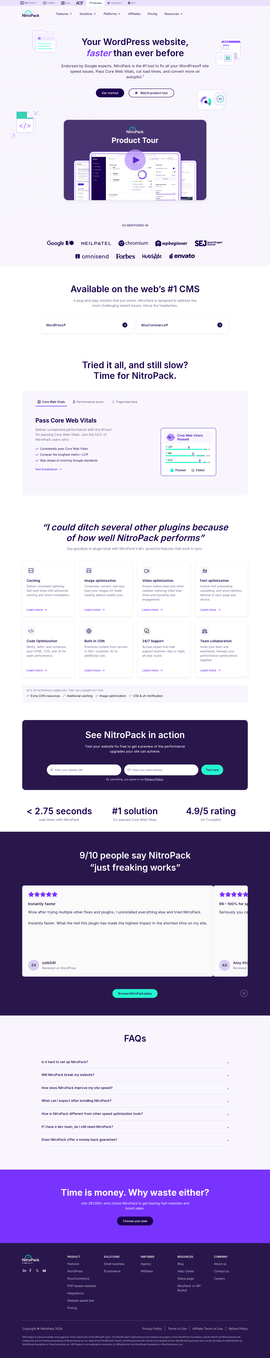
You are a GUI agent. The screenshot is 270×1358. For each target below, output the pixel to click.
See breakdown (46, 469)
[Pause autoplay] (244, 993)
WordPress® (56, 325)
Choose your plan (135, 1221)
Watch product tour (154, 93)
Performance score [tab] (90, 402)
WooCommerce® (154, 325)
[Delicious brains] (132, 3)
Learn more (37, 610)
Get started (110, 93)
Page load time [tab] (126, 402)
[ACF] (79, 3)
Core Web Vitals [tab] (53, 402)
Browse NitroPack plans (135, 993)
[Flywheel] (49, 3)
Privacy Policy (154, 779)
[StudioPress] (115, 3)
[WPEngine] (28, 3)
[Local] (65, 3)
